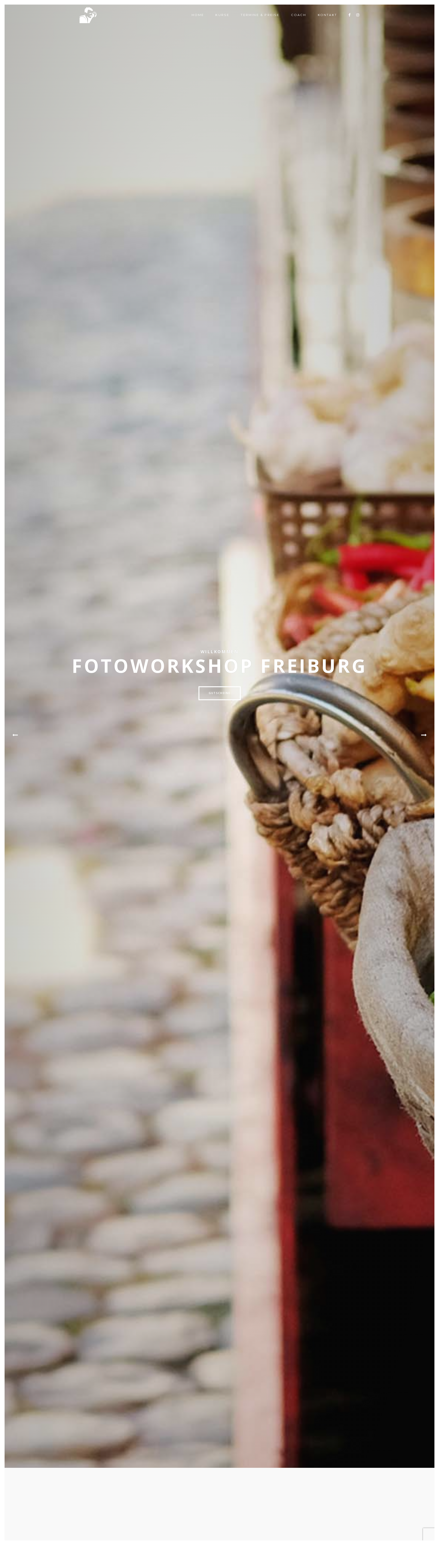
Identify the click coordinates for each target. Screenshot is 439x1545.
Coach (298, 15)
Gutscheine (219, 693)
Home (198, 15)
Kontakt (327, 15)
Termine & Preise (260, 15)
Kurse (222, 15)
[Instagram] (357, 15)
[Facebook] (349, 15)
